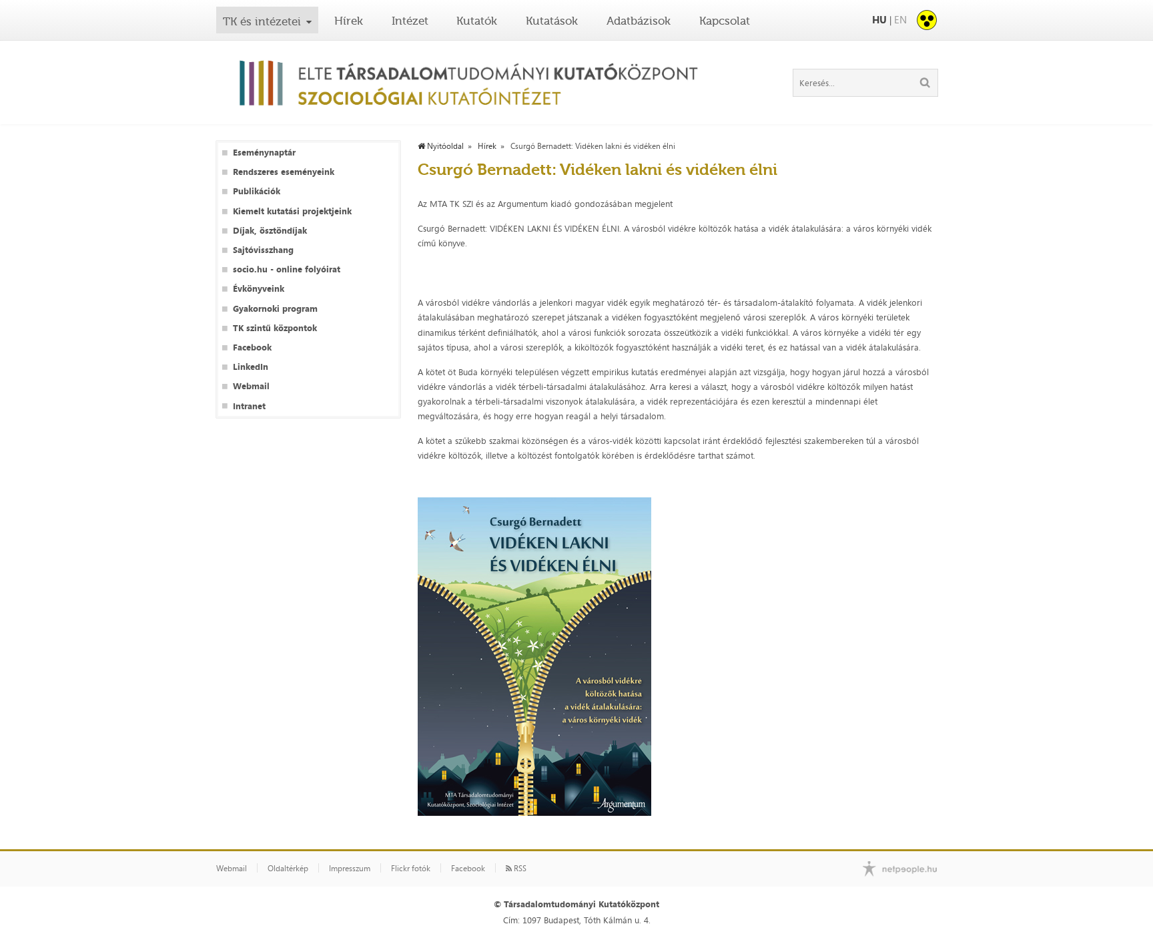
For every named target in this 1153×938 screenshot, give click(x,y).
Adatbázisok (639, 20)
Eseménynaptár (264, 152)
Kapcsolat (724, 20)
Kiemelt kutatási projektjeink (292, 211)
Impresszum (349, 868)
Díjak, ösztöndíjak (270, 230)
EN (900, 20)
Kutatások (552, 20)
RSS (519, 868)
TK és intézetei (262, 21)
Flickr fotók (410, 868)
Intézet (410, 20)
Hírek (348, 20)
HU (879, 20)
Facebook (252, 347)
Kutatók (476, 20)
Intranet (249, 406)
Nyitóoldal (444, 146)
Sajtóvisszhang (263, 250)
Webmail (251, 386)
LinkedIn (250, 367)
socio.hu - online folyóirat (286, 269)
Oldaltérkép (288, 868)
